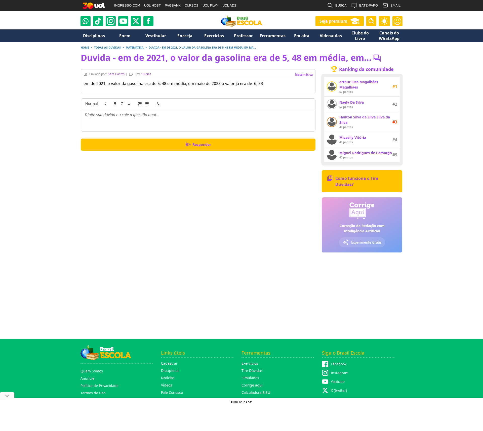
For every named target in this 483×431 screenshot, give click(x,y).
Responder (198, 144)
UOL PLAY (210, 5)
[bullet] (146, 104)
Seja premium (333, 21)
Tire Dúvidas (252, 370)
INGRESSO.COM (127, 5)
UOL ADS (229, 5)
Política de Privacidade (99, 385)
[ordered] (139, 104)
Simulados (250, 377)
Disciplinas (170, 370)
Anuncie (87, 378)
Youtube (338, 381)
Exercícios (250, 363)
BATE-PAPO (368, 5)
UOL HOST (152, 5)
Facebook (338, 364)
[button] (95, 104)
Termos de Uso (92, 393)
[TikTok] (98, 21)
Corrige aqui (252, 385)
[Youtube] (123, 21)
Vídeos (166, 385)
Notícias (168, 377)
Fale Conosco (172, 392)
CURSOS (191, 5)
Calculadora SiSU (256, 392)
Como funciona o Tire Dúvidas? (352, 181)
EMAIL (395, 5)
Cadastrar (169, 363)
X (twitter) (339, 390)
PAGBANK (173, 5)
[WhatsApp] (85, 21)
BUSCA (341, 5)
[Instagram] (111, 21)
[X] (136, 21)
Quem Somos (91, 371)
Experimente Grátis (362, 242)
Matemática (304, 74)
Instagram (339, 372)
